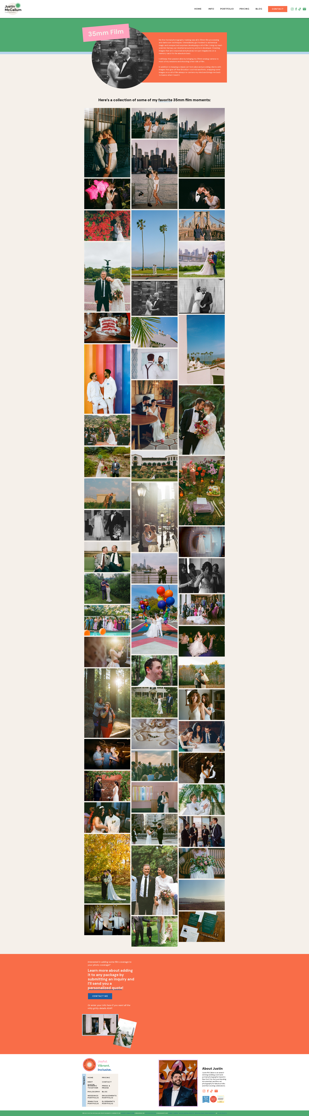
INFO (211, 9)
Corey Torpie (173, 1113)
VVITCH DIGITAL (150, 1113)
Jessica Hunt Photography (205, 1113)
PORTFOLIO (227, 9)
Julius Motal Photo (186, 1113)
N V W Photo (222, 1113)
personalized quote (105, 987)
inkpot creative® (127, 1113)
